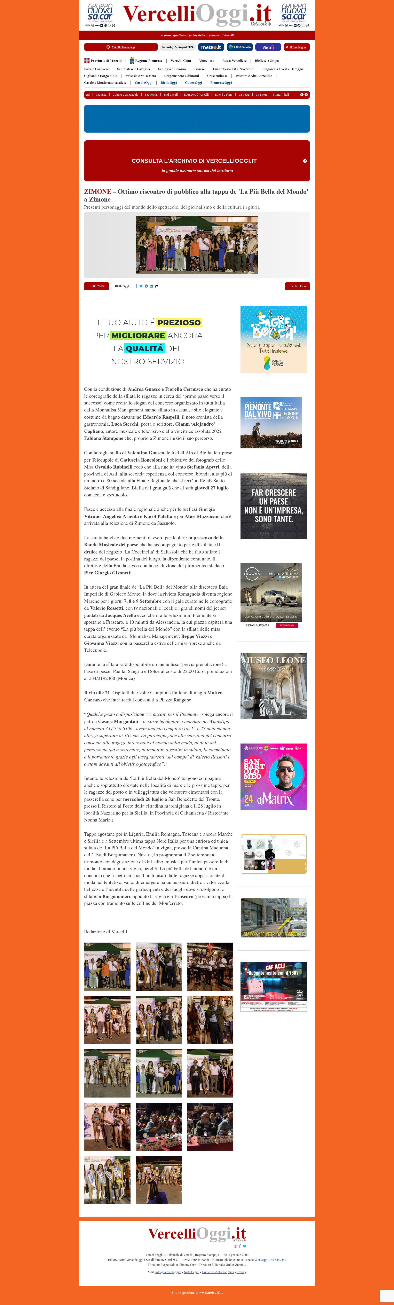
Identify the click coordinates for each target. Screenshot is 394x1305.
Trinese (199, 69)
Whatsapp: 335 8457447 (270, 1259)
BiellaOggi (169, 82)
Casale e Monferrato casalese (105, 82)
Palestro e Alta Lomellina (254, 76)
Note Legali (191, 1272)
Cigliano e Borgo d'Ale (100, 76)
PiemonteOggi (221, 82)
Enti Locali (171, 94)
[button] (302, 94)
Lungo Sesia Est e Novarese (233, 69)
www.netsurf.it (211, 1292)
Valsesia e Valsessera (141, 76)
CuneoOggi (193, 82)
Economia (151, 94)
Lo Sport (261, 94)
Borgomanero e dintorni (181, 76)
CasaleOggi (143, 82)
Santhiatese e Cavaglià (133, 69)
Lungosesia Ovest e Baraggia (282, 69)
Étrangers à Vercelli (196, 94)
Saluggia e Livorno (172, 69)
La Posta (244, 94)
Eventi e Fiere (224, 94)
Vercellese (206, 60)
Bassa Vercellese (234, 60)
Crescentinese (217, 76)
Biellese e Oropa (267, 60)
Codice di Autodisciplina (218, 1272)
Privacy (241, 1272)
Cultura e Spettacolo (126, 94)
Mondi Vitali (281, 94)
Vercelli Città (181, 60)
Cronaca (101, 94)
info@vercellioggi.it (168, 1272)
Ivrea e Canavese (96, 69)
